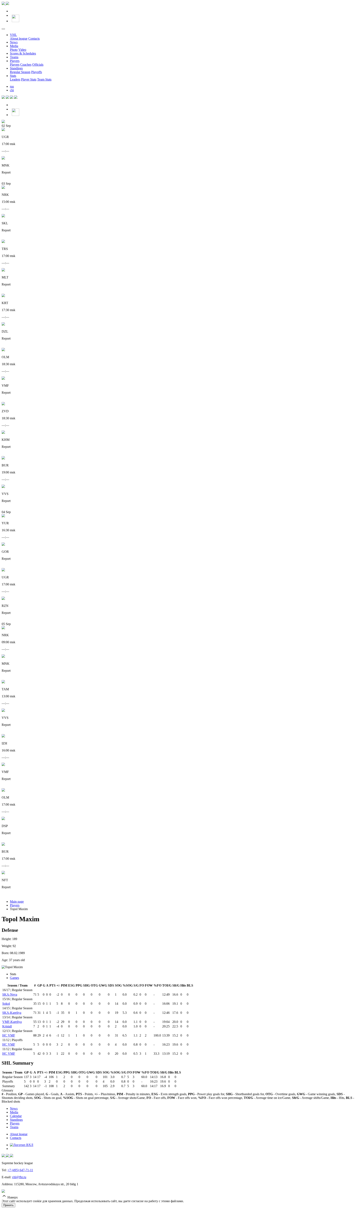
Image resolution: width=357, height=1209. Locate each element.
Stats (13, 75)
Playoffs (36, 72)
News (14, 42)
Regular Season (20, 72)
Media (14, 46)
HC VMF (8, 1035)
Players (14, 61)
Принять (8, 1205)
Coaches (25, 64)
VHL (13, 35)
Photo (14, 49)
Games (14, 978)
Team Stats (44, 79)
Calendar (16, 1116)
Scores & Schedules (23, 53)
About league (18, 38)
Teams (14, 57)
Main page (17, 901)
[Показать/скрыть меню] (3, 29)
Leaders (15, 79)
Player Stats (28, 79)
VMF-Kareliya (12, 1022)
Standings (16, 68)
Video (22, 49)
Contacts (34, 38)
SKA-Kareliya (11, 1012)
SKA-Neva (9, 994)
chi (12, 90)
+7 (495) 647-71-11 (20, 1170)
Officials (37, 64)
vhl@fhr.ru (19, 1177)
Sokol (6, 1003)
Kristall (7, 1026)
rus (12, 86)
